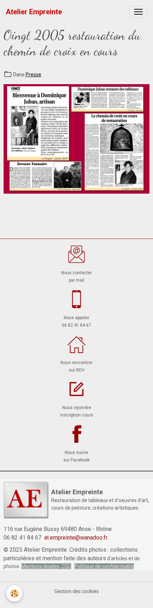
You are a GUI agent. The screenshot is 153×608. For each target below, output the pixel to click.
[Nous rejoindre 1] (76, 389)
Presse (33, 74)
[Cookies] (14, 594)
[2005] (76, 138)
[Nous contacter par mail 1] (76, 254)
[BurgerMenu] (138, 12)
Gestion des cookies (76, 591)
